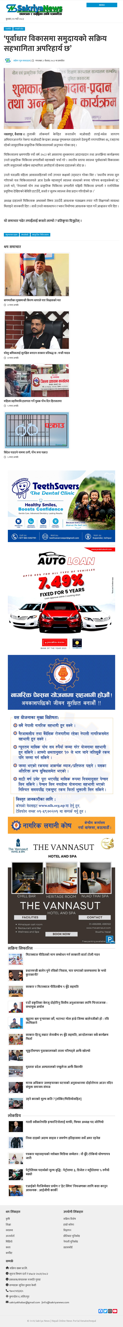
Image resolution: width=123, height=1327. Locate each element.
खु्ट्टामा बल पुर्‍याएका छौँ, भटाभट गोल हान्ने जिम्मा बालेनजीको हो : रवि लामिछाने (67, 1021)
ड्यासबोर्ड (68, 1248)
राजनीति (8, 28)
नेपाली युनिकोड (70, 1242)
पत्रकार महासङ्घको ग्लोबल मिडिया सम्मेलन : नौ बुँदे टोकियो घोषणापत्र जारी (68, 1156)
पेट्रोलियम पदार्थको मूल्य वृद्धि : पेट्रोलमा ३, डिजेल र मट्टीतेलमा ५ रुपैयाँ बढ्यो (67, 1172)
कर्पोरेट (9, 1253)
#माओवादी (24, 234)
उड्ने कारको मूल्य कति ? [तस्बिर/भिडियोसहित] (54, 1099)
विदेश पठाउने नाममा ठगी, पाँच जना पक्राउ (26, 453)
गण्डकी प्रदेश (19, 28)
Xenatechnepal (88, 1321)
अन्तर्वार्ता (10, 1236)
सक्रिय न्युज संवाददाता (21, 61)
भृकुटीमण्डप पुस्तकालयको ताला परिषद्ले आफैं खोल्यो (58, 1051)
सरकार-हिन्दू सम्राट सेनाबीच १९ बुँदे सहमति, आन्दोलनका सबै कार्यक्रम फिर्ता (67, 1037)
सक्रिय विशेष (69, 1219)
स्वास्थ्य (9, 1230)
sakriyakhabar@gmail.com (24, 1303)
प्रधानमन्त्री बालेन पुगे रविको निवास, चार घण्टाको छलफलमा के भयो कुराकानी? (66, 972)
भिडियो (9, 1242)
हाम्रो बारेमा (68, 1225)
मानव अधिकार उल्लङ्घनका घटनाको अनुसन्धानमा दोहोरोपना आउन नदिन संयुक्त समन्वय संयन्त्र (69, 1085)
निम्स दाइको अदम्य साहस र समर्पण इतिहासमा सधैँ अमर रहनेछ (63, 1138)
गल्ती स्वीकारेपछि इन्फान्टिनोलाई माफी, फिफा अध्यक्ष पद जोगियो (65, 1122)
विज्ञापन (67, 1230)
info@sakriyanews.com (55, 1303)
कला (8, 1248)
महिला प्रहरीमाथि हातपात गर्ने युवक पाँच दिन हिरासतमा (33, 401)
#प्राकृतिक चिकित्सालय (40, 234)
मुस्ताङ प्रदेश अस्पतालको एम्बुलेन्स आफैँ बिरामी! (54, 1067)
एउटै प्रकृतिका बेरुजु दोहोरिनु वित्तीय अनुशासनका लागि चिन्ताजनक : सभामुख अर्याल (66, 1005)
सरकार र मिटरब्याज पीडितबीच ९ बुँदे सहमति (52, 987)
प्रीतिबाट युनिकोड (71, 1236)
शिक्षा (8, 1225)
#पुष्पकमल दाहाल (11, 234)
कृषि (8, 1219)
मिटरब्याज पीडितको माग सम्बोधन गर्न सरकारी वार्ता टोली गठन (63, 954)
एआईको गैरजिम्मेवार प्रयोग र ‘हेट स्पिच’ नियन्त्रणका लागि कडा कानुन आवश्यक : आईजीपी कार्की (66, 1188)
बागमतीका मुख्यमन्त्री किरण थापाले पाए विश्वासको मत (32, 300)
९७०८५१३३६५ (16, 1291)
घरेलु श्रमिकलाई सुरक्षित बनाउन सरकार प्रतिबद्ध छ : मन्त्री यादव (37, 353)
